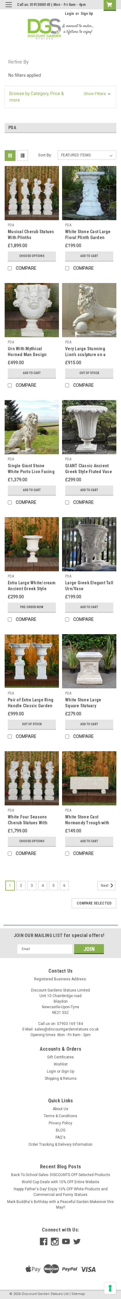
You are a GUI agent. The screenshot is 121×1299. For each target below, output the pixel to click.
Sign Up (87, 13)
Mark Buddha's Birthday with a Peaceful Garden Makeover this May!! (60, 1205)
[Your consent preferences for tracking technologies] (110, 1288)
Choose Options (31, 256)
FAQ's (60, 1137)
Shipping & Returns (61, 1078)
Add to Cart (89, 256)
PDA (11, 225)
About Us (60, 1109)
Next (105, 885)
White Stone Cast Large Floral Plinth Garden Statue (88, 237)
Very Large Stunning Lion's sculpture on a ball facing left (85, 354)
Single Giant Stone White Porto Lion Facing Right (31, 471)
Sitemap (78, 1294)
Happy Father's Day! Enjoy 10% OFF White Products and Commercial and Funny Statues (61, 1192)
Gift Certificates (60, 1057)
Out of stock (89, 373)
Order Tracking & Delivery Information (60, 1144)
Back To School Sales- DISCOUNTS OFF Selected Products (60, 1175)
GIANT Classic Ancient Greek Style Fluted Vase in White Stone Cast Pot (88, 471)
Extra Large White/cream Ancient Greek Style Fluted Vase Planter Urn (32, 588)
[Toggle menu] (8, 8)
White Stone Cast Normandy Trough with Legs (87, 822)
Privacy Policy (60, 1123)
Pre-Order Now (31, 607)
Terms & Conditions (60, 1116)
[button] (60, 97)
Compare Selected (94, 903)
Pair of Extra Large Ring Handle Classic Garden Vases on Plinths (30, 705)
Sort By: (45, 155)
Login (69, 13)
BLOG (60, 1130)
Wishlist (61, 1064)
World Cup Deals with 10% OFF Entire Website (60, 1182)
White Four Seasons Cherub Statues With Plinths (27, 822)
